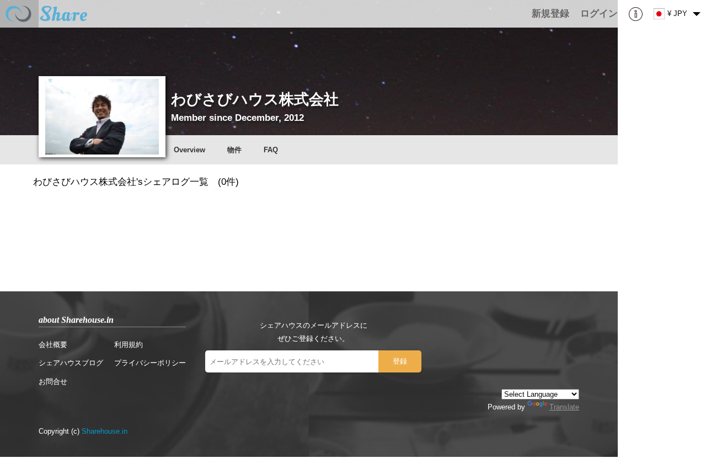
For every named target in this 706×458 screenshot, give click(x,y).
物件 (234, 150)
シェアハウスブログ (71, 363)
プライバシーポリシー (150, 363)
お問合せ (53, 381)
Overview (189, 150)
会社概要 (53, 344)
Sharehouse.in (104, 431)
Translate (564, 407)
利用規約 (128, 344)
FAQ (271, 150)
